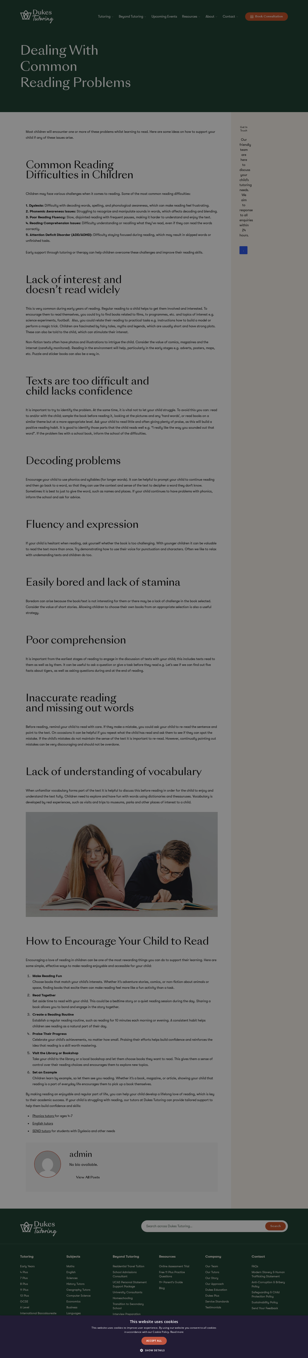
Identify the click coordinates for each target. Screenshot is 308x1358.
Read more (177, 1332)
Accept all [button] (154, 1340)
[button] (154, 1350)
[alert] (154, 679)
